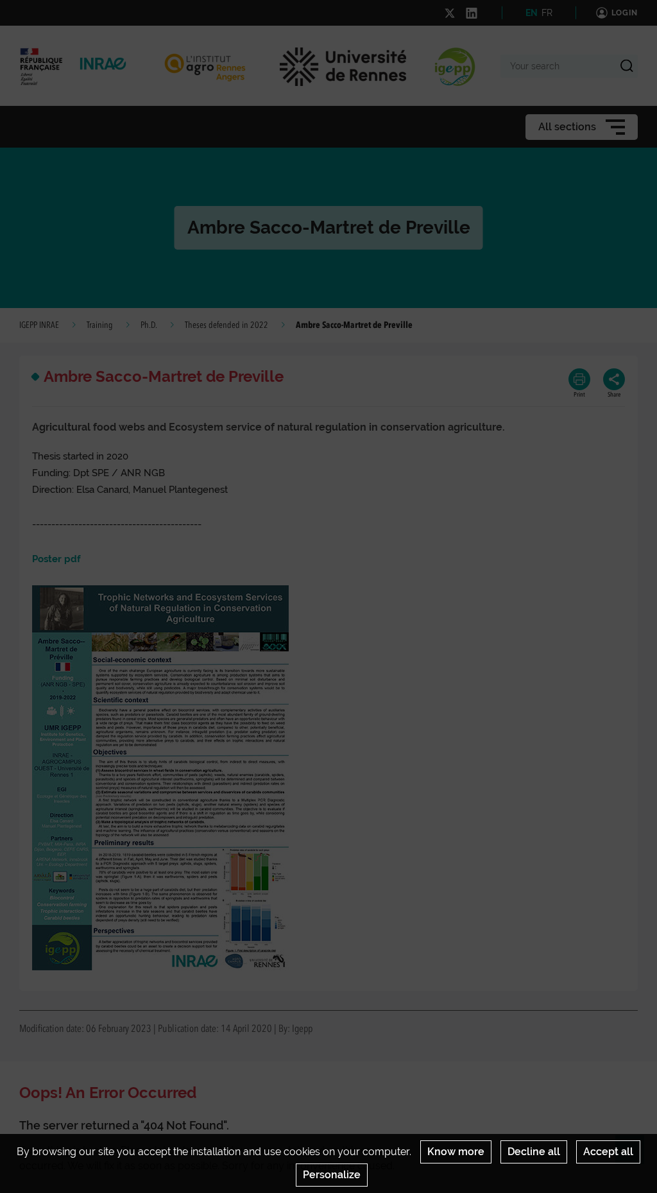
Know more (455, 1152)
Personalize (332, 1175)
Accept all (608, 1152)
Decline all (534, 1152)
